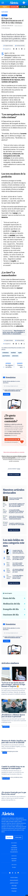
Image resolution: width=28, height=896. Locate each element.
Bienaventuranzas (11, 55)
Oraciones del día (11, 615)
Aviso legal (14, 885)
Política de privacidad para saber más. (12, 390)
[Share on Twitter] (19, 49)
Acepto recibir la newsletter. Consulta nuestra (13, 390)
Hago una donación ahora (11, 439)
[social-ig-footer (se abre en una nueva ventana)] (18, 873)
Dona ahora (13, 6)
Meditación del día (11, 604)
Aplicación (14, 860)
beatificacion (6, 726)
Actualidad (14, 845)
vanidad (12, 235)
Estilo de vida (14, 849)
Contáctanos (14, 888)
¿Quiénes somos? (14, 883)
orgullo (20, 352)
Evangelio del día (11, 609)
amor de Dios (6, 778)
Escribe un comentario (14, 474)
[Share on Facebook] (13, 49)
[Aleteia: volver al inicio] (14, 2)
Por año (14, 867)
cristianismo (5, 352)
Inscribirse (6, 394)
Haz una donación (14, 880)
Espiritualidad (4, 12)
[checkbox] (3, 389)
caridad (4, 752)
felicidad (5, 701)
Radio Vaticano (18, 25)
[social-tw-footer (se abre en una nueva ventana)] (15, 873)
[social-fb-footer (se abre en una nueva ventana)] (12, 873)
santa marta (15, 355)
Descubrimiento (14, 852)
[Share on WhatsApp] (24, 49)
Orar (23, 6)
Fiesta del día (9, 598)
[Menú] (4, 3)
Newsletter (14, 858)
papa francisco (6, 355)
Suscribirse (9, 837)
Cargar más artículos (14, 530)
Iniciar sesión (18, 837)
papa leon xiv (6, 668)
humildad (13, 352)
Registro (5, 6)
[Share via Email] (21, 49)
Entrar (18, 468)
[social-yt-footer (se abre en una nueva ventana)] (9, 873)
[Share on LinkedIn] (16, 49)
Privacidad (14, 891)
